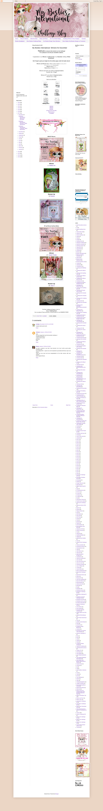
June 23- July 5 (79, 562)
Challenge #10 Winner (81, 270)
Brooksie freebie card (80, 261)
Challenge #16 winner (81, 325)
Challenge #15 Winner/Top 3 (79, 310)
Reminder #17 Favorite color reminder (81, 631)
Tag (77, 668)
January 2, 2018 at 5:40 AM (45, 346)
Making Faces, (51, 112)
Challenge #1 (79, 266)
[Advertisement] (51, 392)
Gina (77, 520)
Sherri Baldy (78, 653)
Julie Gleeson (79, 551)
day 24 (77, 454)
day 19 (77, 448)
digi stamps (78, 484)
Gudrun (77, 523)
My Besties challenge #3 (81, 594)
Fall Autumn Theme (80, 499)
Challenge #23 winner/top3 (79, 373)
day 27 (77, 459)
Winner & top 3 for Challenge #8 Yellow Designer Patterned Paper (80, 692)
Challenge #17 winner (81, 329)
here (55, 66)
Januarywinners (79, 548)
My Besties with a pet (80, 601)
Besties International (80, 253)
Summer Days (79, 663)
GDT (77, 512)
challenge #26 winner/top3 (79, 386)
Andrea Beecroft (79, 231)
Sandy (77, 642)
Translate (80, 59)
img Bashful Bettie (80, 535)
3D (77, 227)
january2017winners (80, 546)
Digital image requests (81, 486)
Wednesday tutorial (80, 687)
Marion (77, 576)
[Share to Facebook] (54, 316)
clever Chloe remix (80, 436)
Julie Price (78, 552)
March (20, 145)
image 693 (78, 533)
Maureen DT (79, 577)
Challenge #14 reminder (81, 295)
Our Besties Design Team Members (51, 41)
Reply (37, 327)
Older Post (68, 405)
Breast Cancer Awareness (79, 260)
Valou (77, 680)
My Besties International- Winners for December (22, 118)
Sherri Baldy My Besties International (81, 658)
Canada (78, 263)
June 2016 (78, 559)
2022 (19, 104)
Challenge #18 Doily (80, 337)
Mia (77, 587)
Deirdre (77, 481)
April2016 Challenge (80, 242)
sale (77, 638)
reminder (78, 629)
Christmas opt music (80, 433)
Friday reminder (79, 510)
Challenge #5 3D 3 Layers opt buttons (80, 395)
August (20, 137)
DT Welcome (79, 496)
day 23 (77, 453)
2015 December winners (81, 225)
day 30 (77, 465)
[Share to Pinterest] (55, 316)
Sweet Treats (53, 255)
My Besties (78, 588)
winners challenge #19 (81, 714)
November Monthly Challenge (80, 610)
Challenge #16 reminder (81, 322)
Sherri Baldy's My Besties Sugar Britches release (81, 661)
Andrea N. (78, 233)
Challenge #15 (79, 300)
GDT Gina (78, 515)
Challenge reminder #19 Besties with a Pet (81, 421)
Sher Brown (78, 651)
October (20, 133)
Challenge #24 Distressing (79, 376)
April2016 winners (80, 245)
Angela (77, 236)
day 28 (77, 461)
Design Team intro (80, 483)
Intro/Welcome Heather (81, 538)
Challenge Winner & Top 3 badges (71, 38)
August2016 (78, 247)
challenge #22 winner (80, 369)
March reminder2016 (80, 570)
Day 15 (77, 442)
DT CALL (78, 491)
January (20, 149)
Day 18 (77, 447)
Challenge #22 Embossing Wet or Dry (81, 367)
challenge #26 (79, 384)
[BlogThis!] (51, 316)
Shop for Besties (24, 38)
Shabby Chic (79, 650)
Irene (77, 540)
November (21, 131)
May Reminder (79, 582)
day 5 (77, 470)
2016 (19, 151)
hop (77, 532)
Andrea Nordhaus (80, 234)
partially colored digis (80, 621)
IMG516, (51, 106)
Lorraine (78, 567)
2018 (19, 111)
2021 (19, 106)
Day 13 (77, 439)
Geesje (77, 518)
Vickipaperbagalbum (80, 681)
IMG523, (51, 107)
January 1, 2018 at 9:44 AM (46, 332)
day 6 (77, 471)
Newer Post (35, 405)
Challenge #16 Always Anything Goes (81, 316)
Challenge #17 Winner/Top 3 (79, 333)
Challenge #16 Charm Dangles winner (81, 318)
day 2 (77, 450)
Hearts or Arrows (79, 530)
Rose (77, 637)
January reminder (80, 544)
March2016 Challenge (81, 572)
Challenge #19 (79, 344)
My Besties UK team (80, 599)
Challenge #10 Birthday (81, 267)
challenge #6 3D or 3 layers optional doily (80, 401)
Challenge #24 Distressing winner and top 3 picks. (81, 378)
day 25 (77, 456)
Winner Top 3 (79, 699)
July (20, 138)
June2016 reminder (80, 564)
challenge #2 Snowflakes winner (80, 354)
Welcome (78, 689)
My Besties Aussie (80, 590)
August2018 (78, 248)
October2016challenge (81, 615)
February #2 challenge (81, 502)
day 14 (77, 441)
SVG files (78, 665)
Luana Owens (79, 569)
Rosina (52, 196)
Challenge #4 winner (80, 393)
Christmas (78, 429)
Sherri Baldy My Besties (81, 655)
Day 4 (77, 468)
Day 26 (77, 457)
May (20, 142)
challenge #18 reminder (81, 339)
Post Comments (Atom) (42, 407)
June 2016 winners (80, 561)
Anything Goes (79, 241)
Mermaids (78, 585)
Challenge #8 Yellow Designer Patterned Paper (80, 411)
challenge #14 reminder (81, 292)
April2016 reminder (80, 244)
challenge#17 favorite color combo (80, 424)
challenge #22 (79, 364)
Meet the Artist (33, 38)
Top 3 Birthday (79, 677)
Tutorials (84, 38)
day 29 (77, 462)
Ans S (52, 285)
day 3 (77, 464)
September (21, 135)
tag (77, 666)
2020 (19, 107)
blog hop (78, 257)
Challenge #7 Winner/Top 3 (79, 409)
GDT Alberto (78, 514)
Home (16, 38)
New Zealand (79, 608)
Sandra (77, 640)
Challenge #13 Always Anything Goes (81, 283)
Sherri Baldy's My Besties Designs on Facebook (74, 41)
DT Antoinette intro (80, 490)
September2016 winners (81, 647)
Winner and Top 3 (80, 698)
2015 (19, 153)
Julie (77, 549)
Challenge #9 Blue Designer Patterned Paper (80, 415)
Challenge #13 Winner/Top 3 (79, 286)
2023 (19, 102)
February (21, 147)
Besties (77, 251)
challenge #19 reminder (81, 348)
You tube (78, 727)
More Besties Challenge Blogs (34, 41)
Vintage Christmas (80, 683)
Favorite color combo (80, 501)
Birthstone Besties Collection (80, 255)
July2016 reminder (80, 558)
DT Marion (78, 494)
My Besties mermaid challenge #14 (80, 597)
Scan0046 (51, 113)
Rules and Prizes (44, 38)
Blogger (57, 793)
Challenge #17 (79, 328)
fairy (77, 498)
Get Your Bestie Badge (55, 38)
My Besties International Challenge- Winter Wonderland (23, 128)
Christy (77, 434)
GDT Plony (78, 517)
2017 (19, 113)
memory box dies (79, 584)
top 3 (77, 675)
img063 (77, 536)
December (21, 114)
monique (38, 324)
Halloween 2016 (79, 528)
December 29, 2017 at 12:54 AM (46, 324)
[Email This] (50, 316)
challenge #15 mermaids (81, 302)
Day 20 (77, 451)
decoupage (78, 480)
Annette (78, 239)
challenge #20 (79, 356)
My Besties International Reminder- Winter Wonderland (23, 123)
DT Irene (78, 493)
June (20, 140)
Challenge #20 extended (81, 359)
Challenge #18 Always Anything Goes (81, 335)
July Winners (79, 556)
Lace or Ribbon (79, 565)
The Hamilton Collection (81, 670)
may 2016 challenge (80, 579)
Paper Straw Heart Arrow (81, 617)
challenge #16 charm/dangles (79, 321)
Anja (77, 238)
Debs (77, 473)
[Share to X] (52, 316)
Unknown (38, 332)
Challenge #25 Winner (81, 381)
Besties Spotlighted (19, 41)
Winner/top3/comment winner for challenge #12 (81, 709)
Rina (77, 635)
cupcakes (78, 437)
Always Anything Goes (81, 229)
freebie (77, 509)
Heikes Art (52, 165)
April (20, 144)
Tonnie (77, 674)
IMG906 (51, 109)
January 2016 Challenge (81, 542)
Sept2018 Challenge (80, 646)
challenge (78, 264)
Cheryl (77, 427)
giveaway (78, 521)
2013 (19, 156)
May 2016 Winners (80, 580)
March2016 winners (80, 574)
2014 (19, 155)
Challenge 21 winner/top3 (79, 419)
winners (78, 712)
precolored (78, 624)
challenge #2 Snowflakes (79, 352)
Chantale (78, 426)
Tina (77, 672)
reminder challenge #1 (81, 633)
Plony (77, 623)
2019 (19, 109)
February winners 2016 (81, 505)
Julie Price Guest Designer (79, 555)
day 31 (77, 467)
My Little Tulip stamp (80, 602)
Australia (78, 250)
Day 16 (77, 444)
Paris (77, 620)
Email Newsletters (80, 202)
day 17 (77, 445)
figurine (77, 507)
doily (77, 488)
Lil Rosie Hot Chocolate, (51, 110)
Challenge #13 (79, 281)
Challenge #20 (79, 357)
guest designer (79, 524)
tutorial (77, 678)
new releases (79, 606)
